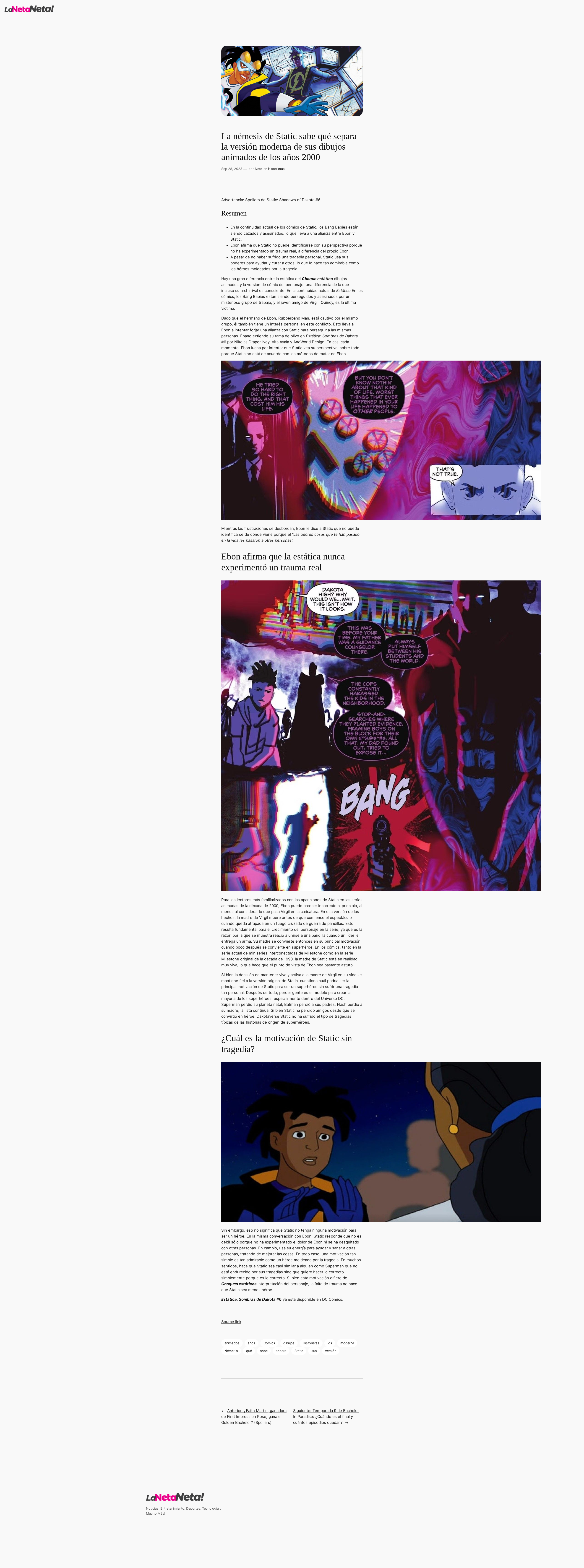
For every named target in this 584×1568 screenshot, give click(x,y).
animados (232, 1343)
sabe (264, 1351)
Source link (231, 1321)
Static (299, 1351)
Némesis (231, 1351)
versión (330, 1351)
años (251, 1343)
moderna (347, 1343)
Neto (258, 169)
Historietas (276, 169)
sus (314, 1351)
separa (281, 1351)
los (330, 1343)
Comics (269, 1343)
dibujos (289, 1343)
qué (249, 1351)
